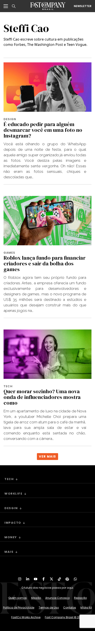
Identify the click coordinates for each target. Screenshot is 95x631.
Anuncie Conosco (57, 598)
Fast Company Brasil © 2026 (64, 617)
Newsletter (82, 6)
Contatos (69, 607)
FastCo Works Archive (25, 617)
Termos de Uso (49, 607)
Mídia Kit (86, 607)
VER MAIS (47, 456)
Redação (80, 598)
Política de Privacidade (18, 607)
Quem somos (17, 598)
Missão (36, 598)
